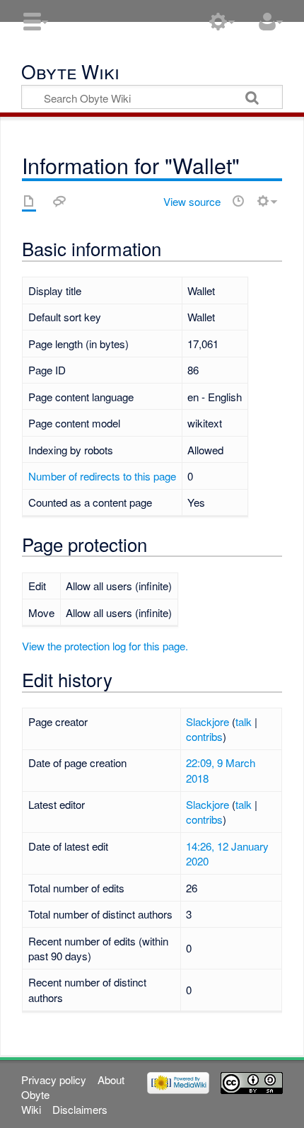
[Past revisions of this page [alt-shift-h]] (238, 201)
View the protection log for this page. (105, 645)
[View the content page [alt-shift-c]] (29, 201)
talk (243, 721)
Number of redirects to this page (102, 475)
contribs (204, 736)
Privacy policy (53, 1079)
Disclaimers (79, 1109)
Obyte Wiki (70, 73)
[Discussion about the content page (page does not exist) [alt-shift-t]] (59, 201)
